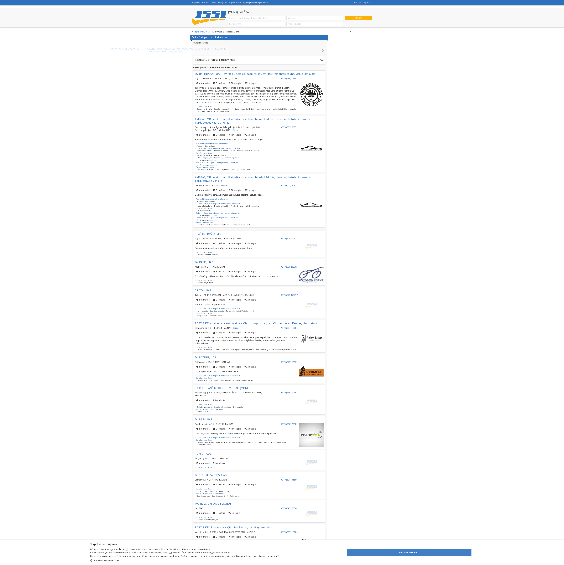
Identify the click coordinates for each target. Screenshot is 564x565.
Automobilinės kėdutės (206, 143)
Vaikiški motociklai (252, 148)
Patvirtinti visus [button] (409, 552)
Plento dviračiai (290, 106)
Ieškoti (358, 17)
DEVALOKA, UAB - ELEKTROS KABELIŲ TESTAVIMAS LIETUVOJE (259, 48)
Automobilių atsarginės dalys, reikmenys (211, 141)
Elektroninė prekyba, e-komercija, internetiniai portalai (217, 155)
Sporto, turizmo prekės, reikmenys (209, 406)
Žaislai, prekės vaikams (204, 164)
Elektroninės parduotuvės (207, 157)
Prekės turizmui (203, 409)
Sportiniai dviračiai (205, 108)
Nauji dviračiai (277, 106)
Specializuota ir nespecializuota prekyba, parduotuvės (216, 159)
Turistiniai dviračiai (221, 108)
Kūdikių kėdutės (230, 166)
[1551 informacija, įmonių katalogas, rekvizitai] (209, 18)
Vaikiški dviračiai (237, 148)
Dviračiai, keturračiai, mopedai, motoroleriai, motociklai (217, 145)
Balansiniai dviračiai (204, 106)
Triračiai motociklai (221, 148)
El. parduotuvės (235, 2)
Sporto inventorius (234, 493)
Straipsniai (264, 2)
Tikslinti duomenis (209, 2)
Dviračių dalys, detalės (239, 106)
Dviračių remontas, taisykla (259, 106)
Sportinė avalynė (218, 493)
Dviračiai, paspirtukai (203, 104)
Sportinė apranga (203, 493)
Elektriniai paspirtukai (205, 488)
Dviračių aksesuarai (221, 106)
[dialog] (282, 552)
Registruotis (367, 2)
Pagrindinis (196, 2)
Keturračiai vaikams (204, 148)
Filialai (235, 127)
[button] (185, 560)
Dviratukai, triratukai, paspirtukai (210, 166)
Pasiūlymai (254, 2)
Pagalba (246, 2)
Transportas (222, 2)
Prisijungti (357, 2)
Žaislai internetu (244, 166)
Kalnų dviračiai (202, 308)
